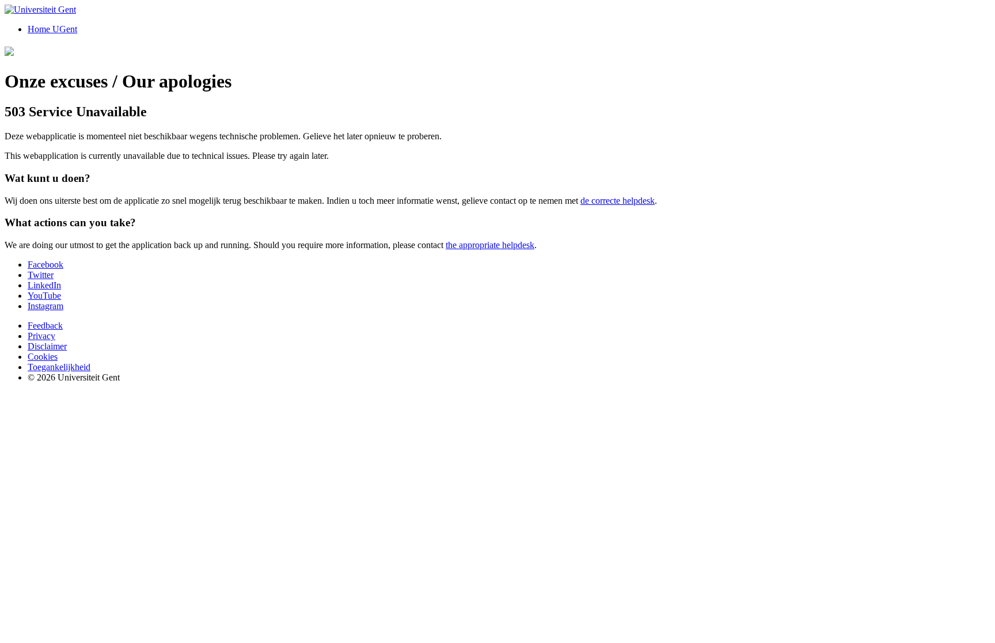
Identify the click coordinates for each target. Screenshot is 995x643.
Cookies (43, 357)
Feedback (45, 325)
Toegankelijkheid (59, 367)
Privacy (41, 336)
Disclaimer (47, 346)
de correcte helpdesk (617, 201)
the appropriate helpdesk (490, 245)
